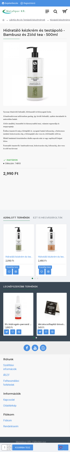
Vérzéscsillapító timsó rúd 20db (51, 324)
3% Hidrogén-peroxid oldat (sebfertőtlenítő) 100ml (18, 324)
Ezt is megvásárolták (48, 217)
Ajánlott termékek (16, 217)
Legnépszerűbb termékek (20, 286)
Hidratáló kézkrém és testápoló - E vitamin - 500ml (52, 256)
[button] (32, 278)
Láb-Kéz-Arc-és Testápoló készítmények (27, 20)
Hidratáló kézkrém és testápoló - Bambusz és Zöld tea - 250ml (19, 256)
